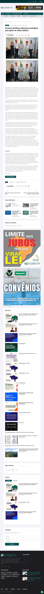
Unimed (13, 203)
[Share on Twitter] (20, 35)
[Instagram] (31, 1)
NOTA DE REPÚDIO (22, 343)
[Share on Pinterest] (28, 35)
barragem (3, 576)
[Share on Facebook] (17, 35)
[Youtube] (36, 1)
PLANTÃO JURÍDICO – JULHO (24, 373)
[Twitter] (33, 1)
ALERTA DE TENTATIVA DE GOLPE (25, 412)
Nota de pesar (21, 422)
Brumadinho (15, 572)
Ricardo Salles (15, 576)
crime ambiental (4, 574)
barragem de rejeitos (16, 574)
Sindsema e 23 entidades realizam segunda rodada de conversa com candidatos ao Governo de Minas (34, 573)
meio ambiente (9, 572)
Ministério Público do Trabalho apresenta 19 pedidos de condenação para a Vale (19, 445)
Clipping (9, 21)
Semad (9, 173)
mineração (3, 572)
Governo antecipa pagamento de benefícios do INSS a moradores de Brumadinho (19, 432)
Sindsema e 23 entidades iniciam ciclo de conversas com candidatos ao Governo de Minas (35, 578)
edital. (16, 102)
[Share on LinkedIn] (25, 35)
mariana (2, 578)
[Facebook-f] (28, 1)
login (12, 225)
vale (9, 574)
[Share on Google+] (23, 35)
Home (6, 21)
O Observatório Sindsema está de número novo (27, 353)
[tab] (8, 480)
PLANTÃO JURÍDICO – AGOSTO (24, 363)
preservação (8, 576)
